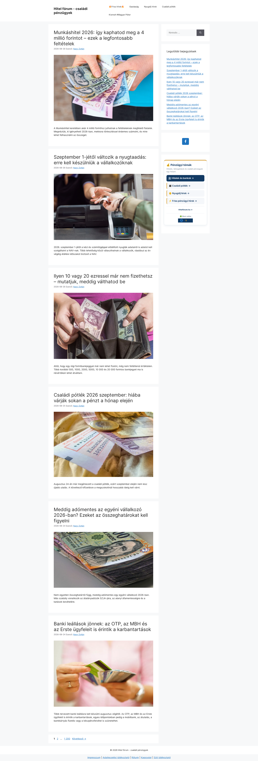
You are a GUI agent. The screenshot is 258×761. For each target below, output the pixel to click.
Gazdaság (134, 6)
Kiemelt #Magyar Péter (120, 14)
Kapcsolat (146, 757)
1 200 (67, 738)
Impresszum (94, 757)
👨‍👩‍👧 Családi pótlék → (179, 185)
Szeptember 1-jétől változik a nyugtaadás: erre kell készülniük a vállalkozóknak (100, 159)
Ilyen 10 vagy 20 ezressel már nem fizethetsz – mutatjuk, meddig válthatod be (103, 278)
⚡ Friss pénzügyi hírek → (183, 201)
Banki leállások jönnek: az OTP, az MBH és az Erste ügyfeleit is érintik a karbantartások (102, 626)
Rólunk (135, 757)
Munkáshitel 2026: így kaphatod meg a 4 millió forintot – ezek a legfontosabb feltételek (99, 38)
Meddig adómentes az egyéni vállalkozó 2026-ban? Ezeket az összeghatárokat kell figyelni (101, 515)
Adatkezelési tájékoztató (116, 757)
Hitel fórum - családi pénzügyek (70, 11)
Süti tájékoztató (162, 757)
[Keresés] (200, 33)
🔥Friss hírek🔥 (116, 6)
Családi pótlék (168, 6)
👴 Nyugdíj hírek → (179, 193)
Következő (79, 738)
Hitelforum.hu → (185, 210)
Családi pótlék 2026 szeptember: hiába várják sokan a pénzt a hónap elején (97, 397)
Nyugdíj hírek (150, 6)
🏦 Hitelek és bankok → (181, 178)
